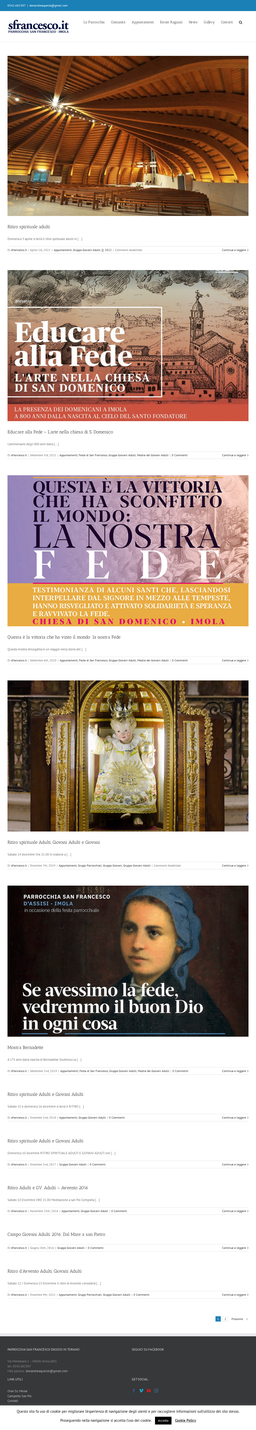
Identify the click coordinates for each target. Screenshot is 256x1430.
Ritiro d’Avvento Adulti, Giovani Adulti (45, 1271)
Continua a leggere (234, 250)
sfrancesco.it (19, 250)
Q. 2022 (107, 250)
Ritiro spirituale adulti (29, 226)
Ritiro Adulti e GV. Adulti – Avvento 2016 (48, 1187)
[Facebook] (134, 1391)
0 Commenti (180, 455)
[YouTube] (149, 1391)
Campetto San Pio (20, 1396)
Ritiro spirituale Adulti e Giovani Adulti (46, 1094)
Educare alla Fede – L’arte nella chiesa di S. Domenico (60, 432)
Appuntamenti (63, 250)
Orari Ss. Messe (18, 1391)
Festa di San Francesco (93, 455)
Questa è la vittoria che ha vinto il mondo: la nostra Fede (64, 637)
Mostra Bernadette (25, 1047)
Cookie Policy (185, 1420)
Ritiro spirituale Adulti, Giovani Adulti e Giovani (54, 842)
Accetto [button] (163, 1420)
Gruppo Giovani (112, 865)
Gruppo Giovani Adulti (86, 250)
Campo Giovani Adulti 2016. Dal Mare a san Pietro (56, 1234)
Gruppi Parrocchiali (90, 865)
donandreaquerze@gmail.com (49, 5)
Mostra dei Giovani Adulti (152, 455)
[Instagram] (156, 1391)
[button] (240, 21)
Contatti (13, 1401)
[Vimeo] (141, 1391)
